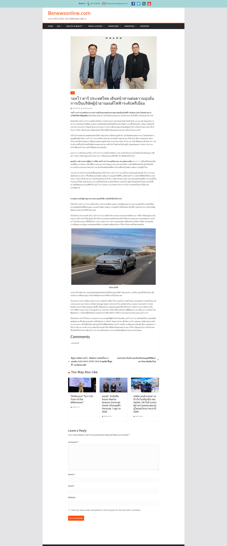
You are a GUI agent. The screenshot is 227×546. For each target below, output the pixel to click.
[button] (61, 26)
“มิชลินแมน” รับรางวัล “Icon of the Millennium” (81, 399)
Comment (73, 442)
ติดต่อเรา (82, 3)
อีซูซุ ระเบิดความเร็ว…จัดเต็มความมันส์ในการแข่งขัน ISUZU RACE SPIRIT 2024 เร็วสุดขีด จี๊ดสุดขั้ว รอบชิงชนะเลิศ (91, 361)
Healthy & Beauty (74, 26)
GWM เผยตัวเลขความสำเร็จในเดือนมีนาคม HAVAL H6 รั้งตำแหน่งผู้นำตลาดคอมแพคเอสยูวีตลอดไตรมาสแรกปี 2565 (144, 404)
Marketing (129, 26)
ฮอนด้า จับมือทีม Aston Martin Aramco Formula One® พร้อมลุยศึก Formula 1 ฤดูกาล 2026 (111, 404)
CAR (58, 26)
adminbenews (87, 108)
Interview (144, 26)
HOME (50, 26)
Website (71, 497)
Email (71, 486)
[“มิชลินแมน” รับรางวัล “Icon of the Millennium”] (82, 379)
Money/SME (113, 26)
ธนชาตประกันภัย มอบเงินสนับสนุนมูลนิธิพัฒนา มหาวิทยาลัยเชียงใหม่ (136, 360)
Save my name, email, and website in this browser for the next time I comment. (106, 510)
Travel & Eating (95, 26)
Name (71, 474)
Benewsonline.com (69, 13)
